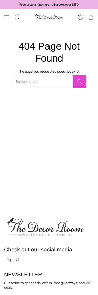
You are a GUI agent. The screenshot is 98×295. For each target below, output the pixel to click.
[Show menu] (7, 17)
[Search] (79, 81)
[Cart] (91, 17)
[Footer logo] (45, 227)
